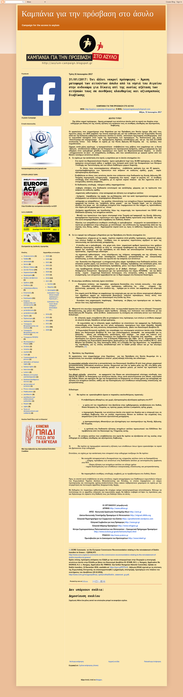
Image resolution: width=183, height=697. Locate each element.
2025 (48, 259)
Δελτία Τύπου (29, 270)
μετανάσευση (29, 310)
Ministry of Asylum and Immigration (31, 376)
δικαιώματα (28, 275)
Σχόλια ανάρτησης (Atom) (88, 665)
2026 (48, 256)
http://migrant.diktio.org (140, 516)
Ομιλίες (26, 316)
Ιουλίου (50, 284)
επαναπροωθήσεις (31, 288)
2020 (48, 272)
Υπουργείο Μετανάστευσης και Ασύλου (31, 326)
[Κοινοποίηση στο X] (99, 581)
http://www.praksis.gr (119, 535)
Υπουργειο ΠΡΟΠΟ (31, 337)
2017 (48, 281)
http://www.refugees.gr (128, 526)
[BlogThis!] (96, 581)
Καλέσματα (28, 298)
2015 (48, 317)
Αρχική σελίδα (113, 662)
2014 (48, 321)
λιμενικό (27, 308)
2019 (48, 275)
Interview (27, 369)
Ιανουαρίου (52, 290)
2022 (48, 265)
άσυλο (26, 264)
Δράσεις (27, 283)
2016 (48, 314)
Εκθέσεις (27, 285)
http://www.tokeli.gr (137, 538)
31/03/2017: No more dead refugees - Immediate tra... (53, 306)
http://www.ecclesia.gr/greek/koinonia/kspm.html (115, 532)
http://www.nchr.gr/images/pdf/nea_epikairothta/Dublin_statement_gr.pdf (99, 575)
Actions (26, 346)
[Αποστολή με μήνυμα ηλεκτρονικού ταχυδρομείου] (94, 581)
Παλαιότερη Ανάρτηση (152, 662)
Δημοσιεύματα (29, 272)
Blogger (99, 680)
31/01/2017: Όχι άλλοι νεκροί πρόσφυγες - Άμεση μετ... (53, 296)
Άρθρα (26, 259)
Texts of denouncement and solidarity (31, 411)
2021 (48, 269)
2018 (48, 278)
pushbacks (28, 394)
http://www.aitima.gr (119, 509)
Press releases (29, 389)
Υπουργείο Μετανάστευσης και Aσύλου (31, 332)
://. (135, 512)
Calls (25, 355)
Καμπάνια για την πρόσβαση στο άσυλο (88, 13)
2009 (48, 330)
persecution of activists (29, 385)
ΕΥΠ (25, 295)
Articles (27, 349)
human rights (29, 367)
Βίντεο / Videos (29, 267)
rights (26, 406)
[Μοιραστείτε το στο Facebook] (101, 581)
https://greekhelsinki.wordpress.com (137, 519)
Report (26, 404)
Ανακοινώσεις (29, 256)
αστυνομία (27, 262)
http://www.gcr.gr (132, 522)
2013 (48, 324)
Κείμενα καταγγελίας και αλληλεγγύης (30, 303)
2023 (48, 262)
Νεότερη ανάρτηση (77, 662)
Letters (26, 372)
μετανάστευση (29, 313)
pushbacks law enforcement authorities (29, 399)
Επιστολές (27, 293)
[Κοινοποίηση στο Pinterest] (104, 581)
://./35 (119, 567)
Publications (28, 392)
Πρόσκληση (28, 318)
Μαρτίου (51, 287)
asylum (26, 352)
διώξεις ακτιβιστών (31, 278)
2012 (48, 327)
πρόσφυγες (28, 321)
